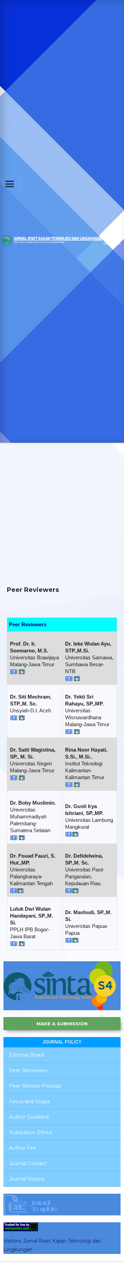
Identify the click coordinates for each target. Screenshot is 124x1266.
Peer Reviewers (28, 1070)
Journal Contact (28, 1163)
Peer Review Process (35, 1086)
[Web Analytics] (20, 1226)
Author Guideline (29, 1117)
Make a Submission (62, 1023)
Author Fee (22, 1148)
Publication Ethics (30, 1132)
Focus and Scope (29, 1101)
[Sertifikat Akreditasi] (62, 985)
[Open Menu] (9, 184)
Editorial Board (26, 1055)
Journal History (27, 1179)
